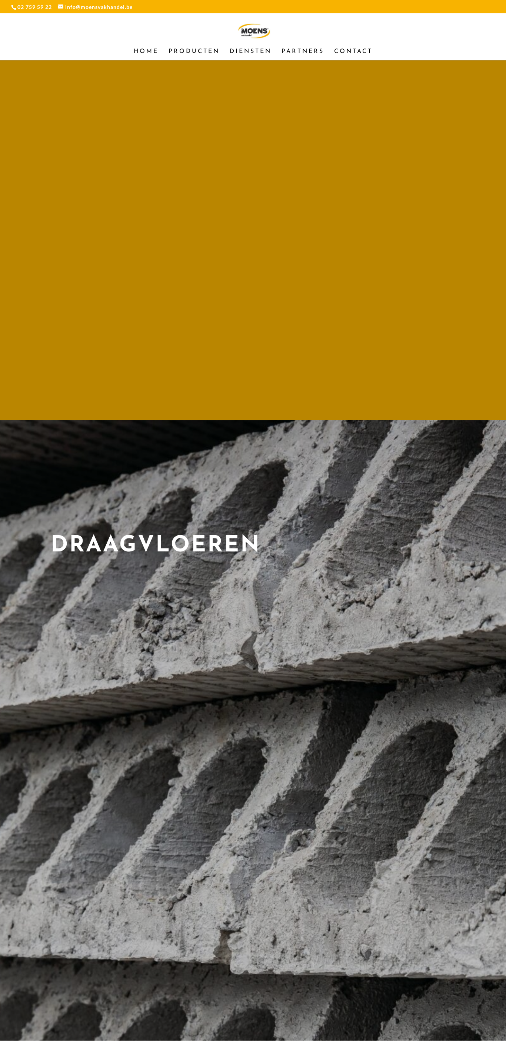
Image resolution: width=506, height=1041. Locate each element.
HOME (146, 51)
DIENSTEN (251, 51)
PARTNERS (303, 51)
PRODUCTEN (194, 51)
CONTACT (353, 51)
